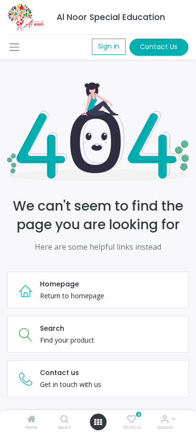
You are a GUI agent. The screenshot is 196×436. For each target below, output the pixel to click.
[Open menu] (98, 422)
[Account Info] (164, 419)
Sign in (108, 46)
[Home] (31, 419)
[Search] (64, 419)
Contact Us (158, 46)
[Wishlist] (131, 419)
